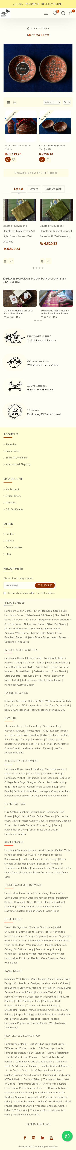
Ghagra (20, 662)
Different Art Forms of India (19, 1048)
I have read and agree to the (31, 593)
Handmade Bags (13, 769)
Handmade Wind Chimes (54, 983)
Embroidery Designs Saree (45, 628)
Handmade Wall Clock (47, 992)
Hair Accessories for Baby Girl (48, 710)
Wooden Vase (34, 945)
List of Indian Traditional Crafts (47, 1044)
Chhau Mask (11, 1027)
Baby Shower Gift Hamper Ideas (24, 705)
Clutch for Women (55, 769)
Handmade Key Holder (40, 940)
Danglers (50, 739)
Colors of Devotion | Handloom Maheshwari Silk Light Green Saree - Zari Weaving (19, 233)
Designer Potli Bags (59, 778)
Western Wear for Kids (58, 701)
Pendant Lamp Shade (48, 949)
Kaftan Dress (34, 658)
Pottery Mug (41, 893)
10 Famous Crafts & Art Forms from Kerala (42, 1083)
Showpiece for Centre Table (35, 931)
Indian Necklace (50, 735)
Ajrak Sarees (59, 637)
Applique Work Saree (16, 633)
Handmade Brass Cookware (20, 854)
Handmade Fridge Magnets (46, 868)
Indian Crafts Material (50, 1101)
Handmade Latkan (31, 748)
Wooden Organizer (59, 936)
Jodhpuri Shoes (12, 795)
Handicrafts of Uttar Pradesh (22, 1057)
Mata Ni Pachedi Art (40, 1010)
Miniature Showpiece (41, 927)
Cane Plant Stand (14, 945)
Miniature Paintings (23, 1101)
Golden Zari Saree (34, 624)
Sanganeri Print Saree (16, 641)
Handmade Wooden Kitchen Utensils (25, 850)
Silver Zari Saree (56, 624)
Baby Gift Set (35, 701)
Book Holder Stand (15, 940)
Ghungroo (19, 744)
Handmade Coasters (49, 906)
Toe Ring (46, 744)
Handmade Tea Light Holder (20, 953)
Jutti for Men (31, 791)
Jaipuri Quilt (28, 816)
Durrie (57, 825)
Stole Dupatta (12, 675)
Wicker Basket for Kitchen (43, 863)
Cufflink (18, 791)
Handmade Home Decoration (36, 872)
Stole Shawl (59, 671)
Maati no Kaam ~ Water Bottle (18, 147)
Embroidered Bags (53, 773)
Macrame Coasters (14, 911)
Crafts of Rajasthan (58, 1053)
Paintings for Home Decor (18, 996)
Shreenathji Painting (15, 1010)
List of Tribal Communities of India (23, 1088)
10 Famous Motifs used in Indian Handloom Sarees (55, 312)
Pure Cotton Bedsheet (16, 812)
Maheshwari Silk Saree (39, 615)
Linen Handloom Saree (47, 611)
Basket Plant (62, 940)
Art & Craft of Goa (16, 1070)
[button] (33, 268)
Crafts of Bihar (32, 1079)
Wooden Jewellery (14, 730)
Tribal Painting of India (27, 1001)
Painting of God (51, 1001)
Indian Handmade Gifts (26, 1114)
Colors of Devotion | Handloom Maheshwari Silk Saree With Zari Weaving (56, 231)
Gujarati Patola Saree (37, 637)
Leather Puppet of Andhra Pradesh (39, 1019)
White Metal (34, 730)
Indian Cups (26, 897)
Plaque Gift (63, 987)
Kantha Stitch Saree (42, 633)
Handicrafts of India (15, 1044)
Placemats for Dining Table (19, 829)
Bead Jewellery (32, 726)
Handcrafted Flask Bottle (18, 893)
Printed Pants (23, 671)
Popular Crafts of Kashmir (55, 1066)
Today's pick (53, 189)
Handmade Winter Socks (54, 795)
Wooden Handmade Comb (50, 1106)
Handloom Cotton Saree (18, 611)
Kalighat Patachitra (45, 1014)
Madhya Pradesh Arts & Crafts (21, 1075)
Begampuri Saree (49, 619)
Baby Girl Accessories (16, 710)
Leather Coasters (26, 906)
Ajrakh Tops (42, 667)
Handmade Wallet (14, 778)
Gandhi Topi (34, 786)
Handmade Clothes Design (19, 684)
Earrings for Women (32, 739)
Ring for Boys (60, 744)
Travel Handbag (34, 769)
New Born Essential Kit (57, 705)
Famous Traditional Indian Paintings (24, 1053)
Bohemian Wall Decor (16, 979)
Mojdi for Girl (30, 795)
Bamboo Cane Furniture (44, 958)
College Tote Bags (14, 782)
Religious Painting (14, 1005)
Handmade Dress (14, 658)
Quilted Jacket (41, 671)
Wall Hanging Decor (42, 979)
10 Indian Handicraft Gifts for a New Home (18, 312)
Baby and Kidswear (15, 701)
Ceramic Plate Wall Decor (18, 992)
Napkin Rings (52, 911)
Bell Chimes (11, 987)
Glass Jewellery (13, 726)
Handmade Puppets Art (17, 1023)
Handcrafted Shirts (57, 662)
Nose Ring (33, 744)
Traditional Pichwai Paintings (42, 1005)
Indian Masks (40, 1023)
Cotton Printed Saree (16, 628)
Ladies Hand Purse (14, 773)
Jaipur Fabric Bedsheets (44, 812)
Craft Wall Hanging (30, 987)
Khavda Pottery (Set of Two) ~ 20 (52, 147)
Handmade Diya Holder (51, 953)
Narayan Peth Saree (25, 619)
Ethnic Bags (34, 773)
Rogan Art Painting (45, 996)
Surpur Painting (24, 1014)
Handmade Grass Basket (28, 902)
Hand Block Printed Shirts (18, 667)
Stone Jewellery (52, 726)
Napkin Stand (35, 911)
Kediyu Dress (29, 680)
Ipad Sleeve (18, 786)
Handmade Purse (36, 778)
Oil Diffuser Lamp (24, 949)
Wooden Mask (57, 1023)
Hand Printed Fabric (50, 680)
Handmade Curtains (24, 825)
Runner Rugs (44, 825)
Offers (34, 189)
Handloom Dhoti (32, 675)
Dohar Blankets (45, 816)
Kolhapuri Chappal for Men (55, 791)
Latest (18, 189)
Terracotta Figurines (15, 927)
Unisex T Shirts (35, 662)
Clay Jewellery (51, 730)
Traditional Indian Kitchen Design (39, 859)
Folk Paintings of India (51, 1048)
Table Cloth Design (47, 829)
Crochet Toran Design (26, 983)
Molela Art (49, 987)
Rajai (17, 816)
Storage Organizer (36, 936)
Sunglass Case (35, 782)
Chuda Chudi (11, 748)
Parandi (47, 748)
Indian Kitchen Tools (59, 850)
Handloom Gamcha (15, 834)
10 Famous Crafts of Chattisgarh (33, 1061)
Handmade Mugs (44, 897)
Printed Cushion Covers (34, 820)
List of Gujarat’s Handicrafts (45, 1070)
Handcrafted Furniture (16, 958)
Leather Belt (50, 786)
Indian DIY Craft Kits (15, 1110)
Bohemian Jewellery (28, 735)
